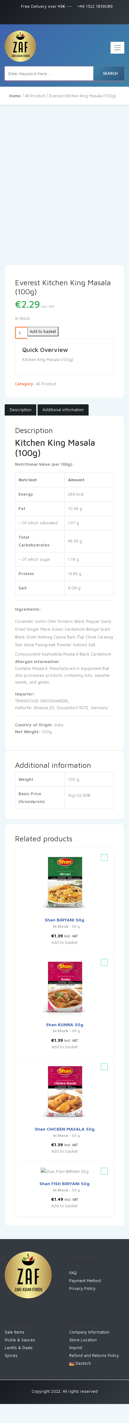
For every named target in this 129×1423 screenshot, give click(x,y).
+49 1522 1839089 (94, 6)
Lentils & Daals (19, 1347)
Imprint (75, 1347)
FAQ (73, 1272)
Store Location (83, 1339)
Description (20, 409)
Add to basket (43, 331)
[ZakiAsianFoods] (20, 46)
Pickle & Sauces (20, 1339)
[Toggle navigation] (117, 48)
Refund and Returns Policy (94, 1355)
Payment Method (85, 1280)
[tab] (20, 410)
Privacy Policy (82, 1288)
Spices (11, 1355)
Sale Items (14, 1331)
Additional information (63, 409)
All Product (35, 95)
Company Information (89, 1331)
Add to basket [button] (64, 942)
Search (110, 73)
